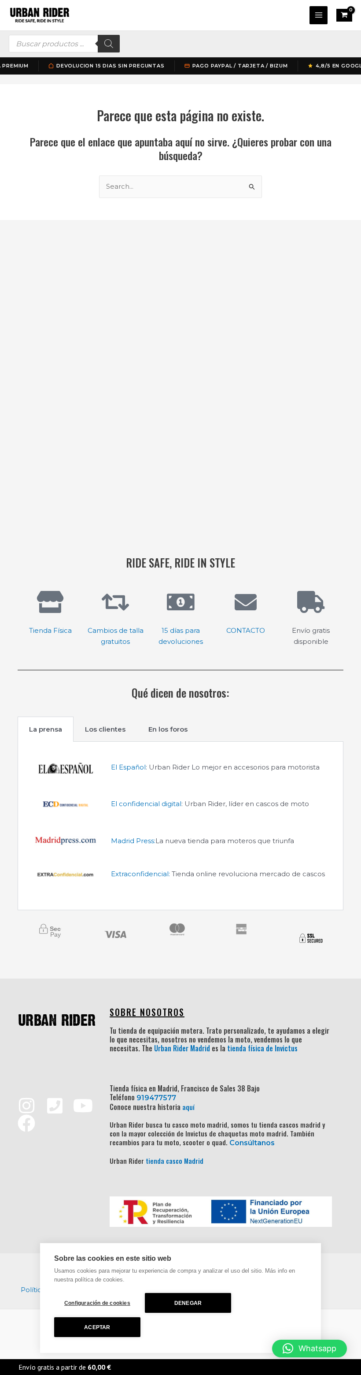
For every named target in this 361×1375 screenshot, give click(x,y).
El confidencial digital (146, 804)
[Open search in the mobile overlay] (64, 43)
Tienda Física (50, 630)
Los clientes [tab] (105, 729)
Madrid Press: (133, 841)
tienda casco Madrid (174, 1161)
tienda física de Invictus (262, 1048)
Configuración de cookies (97, 1303)
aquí (188, 1107)
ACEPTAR (97, 1327)
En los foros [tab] (168, 729)
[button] (309, 1348)
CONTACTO (245, 630)
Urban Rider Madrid (182, 1048)
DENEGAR (188, 1303)
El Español (128, 767)
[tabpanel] (180, 826)
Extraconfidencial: (140, 874)
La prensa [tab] (45, 729)
